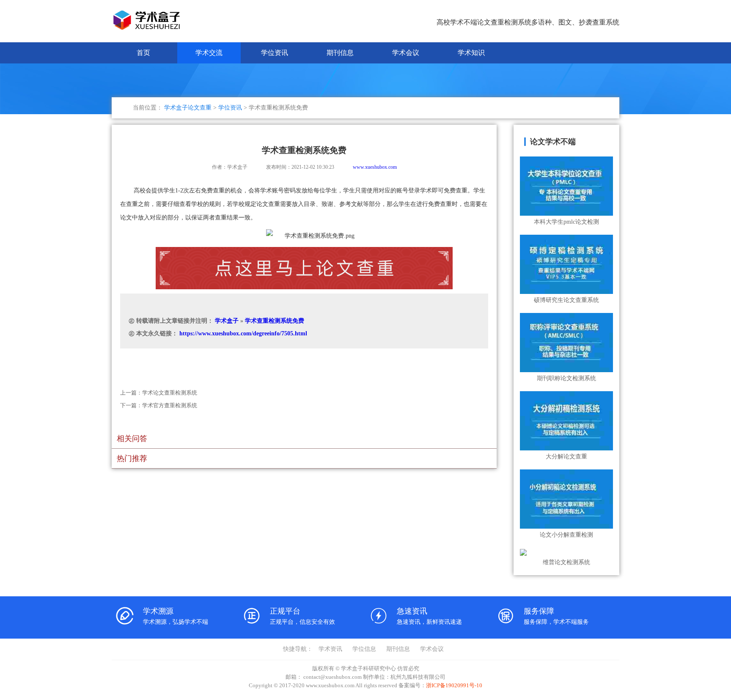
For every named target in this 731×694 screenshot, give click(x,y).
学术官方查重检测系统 (169, 405)
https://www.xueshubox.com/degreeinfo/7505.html (243, 333)
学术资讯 (330, 649)
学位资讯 (274, 52)
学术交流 (209, 52)
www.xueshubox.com (375, 167)
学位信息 (364, 649)
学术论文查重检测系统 (169, 393)
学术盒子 (227, 321)
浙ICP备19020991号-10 (454, 685)
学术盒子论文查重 (188, 107)
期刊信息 (340, 52)
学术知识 (471, 52)
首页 (143, 52)
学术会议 (405, 52)
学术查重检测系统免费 (274, 321)
